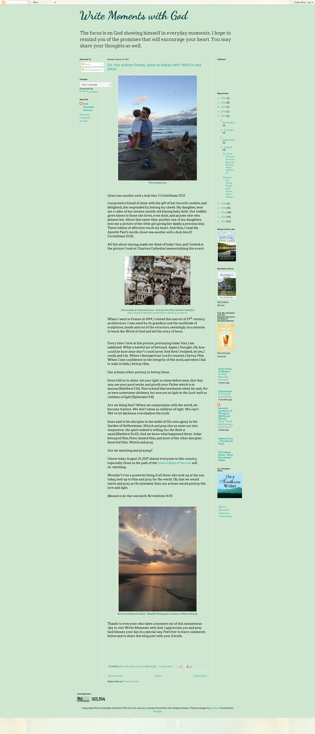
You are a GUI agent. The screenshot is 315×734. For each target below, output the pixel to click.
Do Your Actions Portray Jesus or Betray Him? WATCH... (229, 163)
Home (158, 676)
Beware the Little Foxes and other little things (228, 187)
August (228, 147)
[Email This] (178, 666)
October (228, 130)
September (229, 139)
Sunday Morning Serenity (223, 377)
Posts (87, 64)
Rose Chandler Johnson (88, 106)
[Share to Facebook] (187, 666)
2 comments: (166, 666)
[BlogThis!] (181, 666)
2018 (224, 111)
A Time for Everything (224, 395)
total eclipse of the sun (174, 463)
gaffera (215, 708)
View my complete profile (85, 117)
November (229, 122)
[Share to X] (184, 666)
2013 (224, 217)
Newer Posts (115, 676)
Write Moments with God (133, 15)
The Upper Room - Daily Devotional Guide (225, 456)
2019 (224, 107)
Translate (92, 91)
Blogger (157, 711)
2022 (224, 98)
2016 (224, 203)
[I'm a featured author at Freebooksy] (226, 516)
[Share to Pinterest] (191, 666)
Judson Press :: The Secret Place (225, 441)
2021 (224, 102)
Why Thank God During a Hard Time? (225, 424)
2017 (224, 116)
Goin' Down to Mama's (225, 370)
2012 (224, 221)
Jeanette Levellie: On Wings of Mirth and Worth (225, 413)
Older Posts (200, 676)
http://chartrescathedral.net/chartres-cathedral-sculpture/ (157, 313)
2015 (224, 208)
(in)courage (225, 391)
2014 (224, 212)
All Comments (92, 69)
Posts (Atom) (130, 681)
